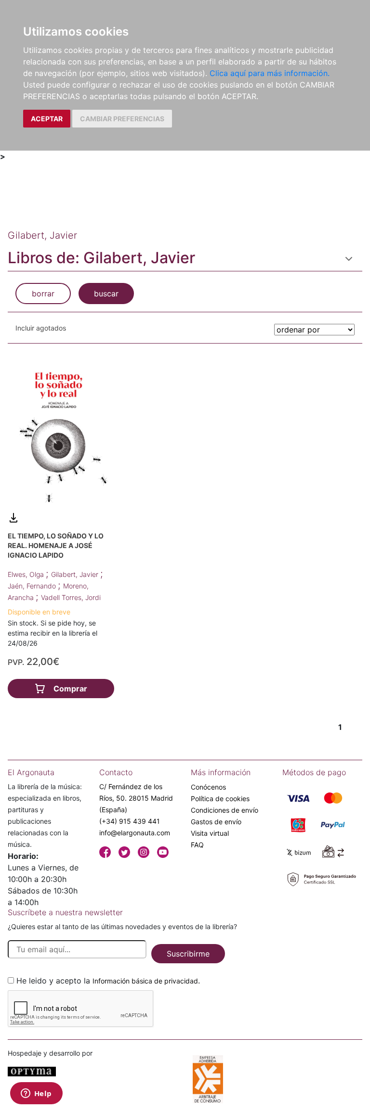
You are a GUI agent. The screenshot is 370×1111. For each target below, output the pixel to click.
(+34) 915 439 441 (129, 821)
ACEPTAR (47, 119)
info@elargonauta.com (134, 833)
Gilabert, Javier (75, 574)
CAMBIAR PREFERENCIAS (122, 119)
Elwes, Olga (27, 574)
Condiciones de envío (224, 810)
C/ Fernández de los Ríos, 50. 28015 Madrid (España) (136, 798)
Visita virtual (210, 833)
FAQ (197, 845)
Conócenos (208, 787)
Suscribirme (188, 953)
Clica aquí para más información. (270, 73)
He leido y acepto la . (108, 980)
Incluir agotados (40, 328)
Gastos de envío (216, 821)
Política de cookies (220, 798)
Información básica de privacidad (145, 981)
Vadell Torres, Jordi (71, 597)
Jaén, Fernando (33, 586)
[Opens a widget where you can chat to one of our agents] (36, 1094)
